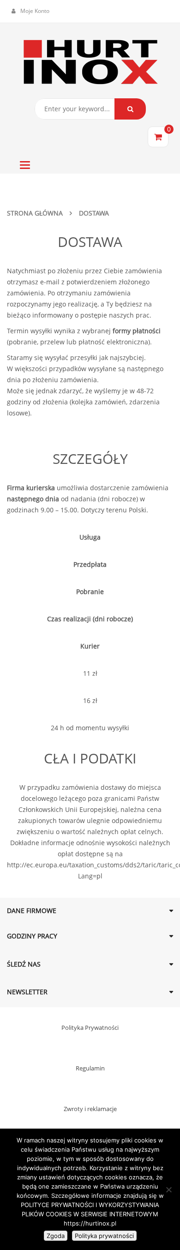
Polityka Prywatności (90, 1027)
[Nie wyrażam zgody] (168, 1189)
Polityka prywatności (104, 1235)
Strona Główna (35, 213)
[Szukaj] (130, 109)
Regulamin (90, 1068)
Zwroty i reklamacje (90, 1109)
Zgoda (56, 1235)
